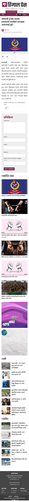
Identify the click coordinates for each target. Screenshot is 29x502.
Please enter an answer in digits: (12, 158)
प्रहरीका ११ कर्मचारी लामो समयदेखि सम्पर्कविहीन (13, 196)
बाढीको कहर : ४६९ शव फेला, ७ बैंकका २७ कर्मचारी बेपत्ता (19, 452)
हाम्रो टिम (10, 496)
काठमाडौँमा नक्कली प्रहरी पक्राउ (9, 215)
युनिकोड (21, 12)
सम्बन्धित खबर (7, 176)
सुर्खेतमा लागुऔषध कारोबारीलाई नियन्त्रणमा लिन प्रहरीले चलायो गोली (13, 297)
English (25, 15)
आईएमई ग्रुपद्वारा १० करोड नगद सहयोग (19, 400)
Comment (7, 121)
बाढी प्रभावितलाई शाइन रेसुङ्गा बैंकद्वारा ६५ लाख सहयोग (18, 383)
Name (6, 137)
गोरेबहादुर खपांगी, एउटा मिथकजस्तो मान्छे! (18, 433)
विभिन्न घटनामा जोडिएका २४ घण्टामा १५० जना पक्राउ (14, 257)
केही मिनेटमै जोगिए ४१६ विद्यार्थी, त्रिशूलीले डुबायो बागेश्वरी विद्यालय (18, 443)
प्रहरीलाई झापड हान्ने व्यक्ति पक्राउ (9, 277)
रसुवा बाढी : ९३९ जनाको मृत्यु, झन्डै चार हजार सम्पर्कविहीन (18, 365)
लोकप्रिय (4, 419)
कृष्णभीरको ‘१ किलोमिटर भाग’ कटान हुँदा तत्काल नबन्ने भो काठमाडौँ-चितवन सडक (19, 425)
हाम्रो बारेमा (16, 496)
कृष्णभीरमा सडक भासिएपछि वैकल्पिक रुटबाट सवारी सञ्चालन (19, 392)
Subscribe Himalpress (11, 12)
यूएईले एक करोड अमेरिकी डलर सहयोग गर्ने (19, 373)
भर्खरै (20, 15)
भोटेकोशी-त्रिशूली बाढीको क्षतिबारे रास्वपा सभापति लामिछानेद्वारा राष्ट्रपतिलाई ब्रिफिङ (19, 411)
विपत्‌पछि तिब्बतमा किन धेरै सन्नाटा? (19, 460)
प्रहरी (6, 108)
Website (6, 152)
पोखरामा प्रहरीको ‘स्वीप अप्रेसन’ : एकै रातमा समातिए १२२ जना (14, 236)
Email (5, 145)
